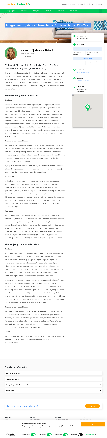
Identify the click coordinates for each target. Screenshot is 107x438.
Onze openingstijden (13, 379)
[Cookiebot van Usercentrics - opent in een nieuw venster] (11, 434)
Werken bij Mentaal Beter (61, 419)
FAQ (87, 4)
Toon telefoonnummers (84, 72)
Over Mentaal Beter (35, 419)
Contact (93, 4)
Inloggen (100, 4)
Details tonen (90, 434)
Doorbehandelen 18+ (13, 373)
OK (93, 424)
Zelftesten (64, 4)
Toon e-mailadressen (83, 81)
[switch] (49, 434)
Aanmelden (92, 406)
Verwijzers (72, 4)
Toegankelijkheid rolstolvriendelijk (17, 385)
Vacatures (80, 4)
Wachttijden (10, 390)
